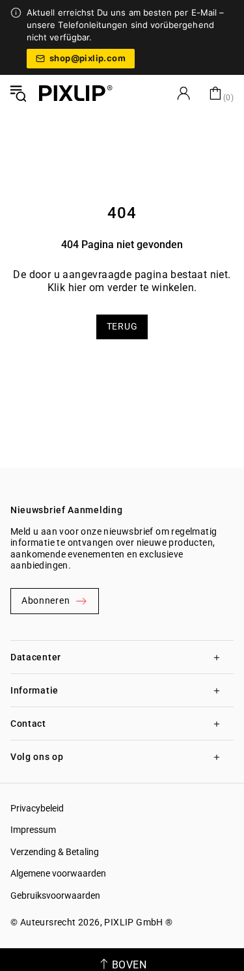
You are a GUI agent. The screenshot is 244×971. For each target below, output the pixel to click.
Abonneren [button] (45, 600)
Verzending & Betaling (54, 852)
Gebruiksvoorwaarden (55, 895)
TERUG (122, 326)
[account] (183, 93)
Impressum (33, 829)
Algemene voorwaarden (58, 873)
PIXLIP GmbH (133, 922)
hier (77, 287)
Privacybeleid (37, 808)
